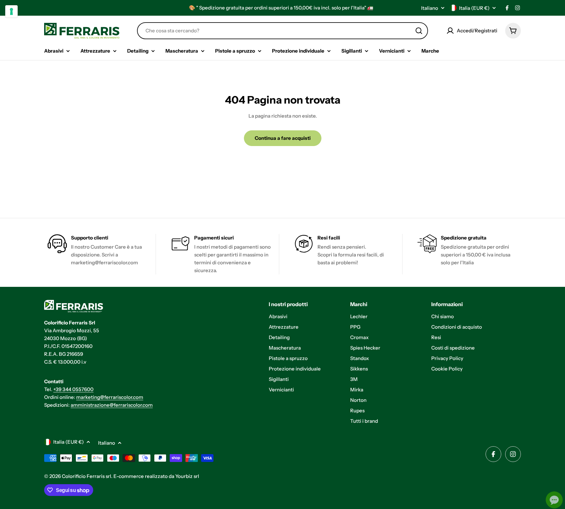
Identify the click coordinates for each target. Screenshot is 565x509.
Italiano (429, 8)
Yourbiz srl (187, 476)
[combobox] (282, 30)
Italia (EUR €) (474, 8)
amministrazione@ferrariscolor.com (112, 405)
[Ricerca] (419, 31)
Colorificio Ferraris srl (86, 476)
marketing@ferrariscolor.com (109, 397)
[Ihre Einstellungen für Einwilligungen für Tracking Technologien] (11, 11)
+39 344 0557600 (73, 389)
